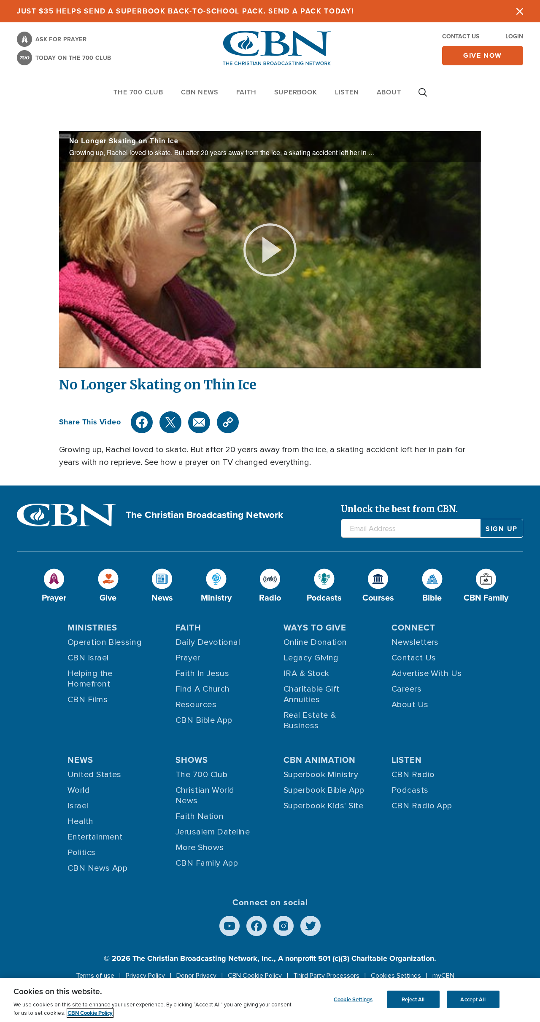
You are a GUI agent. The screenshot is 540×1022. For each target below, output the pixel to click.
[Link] (228, 422)
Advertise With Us (427, 673)
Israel (78, 806)
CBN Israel (88, 658)
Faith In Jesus (202, 673)
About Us (410, 705)
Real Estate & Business (310, 720)
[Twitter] (170, 422)
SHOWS (192, 760)
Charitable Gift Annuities (312, 694)
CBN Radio (413, 775)
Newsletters (415, 642)
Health (81, 821)
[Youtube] (229, 926)
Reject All (413, 999)
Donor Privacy (196, 975)
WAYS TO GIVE (315, 627)
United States (95, 775)
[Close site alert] (520, 11)
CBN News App (97, 868)
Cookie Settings (353, 999)
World (79, 790)
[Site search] (422, 96)
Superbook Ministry (321, 775)
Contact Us (460, 36)
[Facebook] (142, 422)
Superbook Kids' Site (323, 806)
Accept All (472, 999)
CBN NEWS (199, 92)
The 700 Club (138, 92)
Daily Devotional (208, 642)
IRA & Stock (306, 673)
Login (514, 36)
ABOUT (389, 92)
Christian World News (205, 795)
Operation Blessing (105, 642)
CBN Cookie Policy (255, 975)
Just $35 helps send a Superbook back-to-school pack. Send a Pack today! (185, 11)
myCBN (443, 975)
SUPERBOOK (295, 92)
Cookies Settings (396, 975)
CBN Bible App (204, 720)
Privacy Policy (145, 975)
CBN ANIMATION (320, 760)
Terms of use (95, 975)
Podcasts (410, 790)
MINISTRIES (92, 627)
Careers (406, 689)
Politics (82, 853)
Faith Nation (200, 816)
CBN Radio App (422, 806)
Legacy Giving (311, 658)
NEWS (80, 760)
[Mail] (199, 422)
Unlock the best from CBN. (399, 509)
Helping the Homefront (90, 678)
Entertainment (95, 837)
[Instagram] (283, 926)
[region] (270, 1000)
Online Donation (315, 642)
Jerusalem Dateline (213, 832)
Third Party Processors (326, 975)
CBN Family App (207, 863)
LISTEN (347, 92)
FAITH (246, 92)
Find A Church (203, 689)
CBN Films (88, 700)
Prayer (188, 658)
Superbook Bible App (324, 790)
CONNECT (413, 627)
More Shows (200, 847)
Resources (196, 705)
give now (482, 55)
